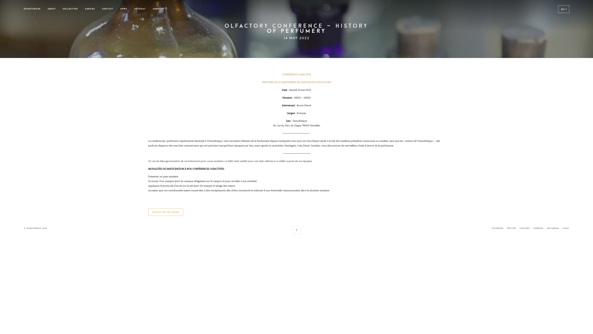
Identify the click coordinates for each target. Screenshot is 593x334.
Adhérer (158, 9)
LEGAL (566, 228)
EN (563, 9)
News (123, 9)
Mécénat (140, 9)
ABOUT (52, 9)
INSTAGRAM (553, 228)
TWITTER (511, 228)
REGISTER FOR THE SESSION (165, 212)
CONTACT (107, 9)
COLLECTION (70, 9)
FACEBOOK (497, 228)
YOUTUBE (525, 228)
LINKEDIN (538, 228)
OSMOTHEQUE (32, 9)
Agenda (90, 9)
